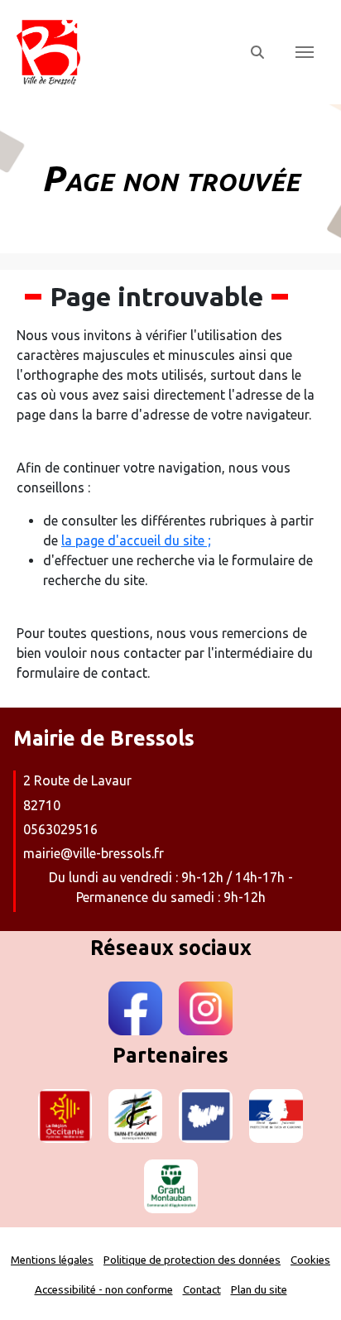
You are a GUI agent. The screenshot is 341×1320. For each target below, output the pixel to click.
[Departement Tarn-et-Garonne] (135, 1116)
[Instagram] (206, 1008)
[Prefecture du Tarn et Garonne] (276, 1116)
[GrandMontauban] (171, 1186)
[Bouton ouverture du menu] (305, 52)
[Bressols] (123, 52)
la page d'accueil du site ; (136, 540)
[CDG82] (206, 1116)
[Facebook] (135, 1008)
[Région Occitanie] (65, 1116)
